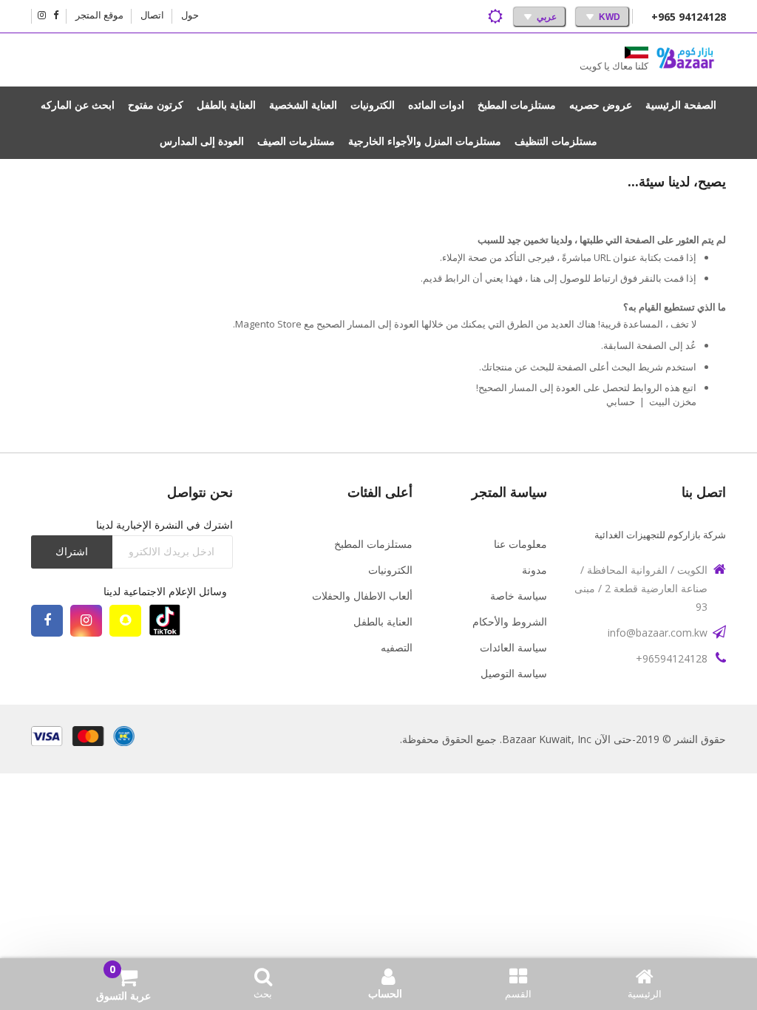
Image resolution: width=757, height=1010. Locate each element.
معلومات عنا (520, 544)
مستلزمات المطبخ (373, 544)
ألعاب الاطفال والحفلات (362, 596)
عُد (690, 345)
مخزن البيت (672, 401)
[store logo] (685, 60)
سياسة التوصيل (514, 673)
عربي (547, 17)
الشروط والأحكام (509, 621)
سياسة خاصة (518, 596)
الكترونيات (390, 570)
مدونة (534, 570)
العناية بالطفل (383, 621)
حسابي (620, 401)
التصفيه (397, 647)
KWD (609, 17)
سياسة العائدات (513, 647)
